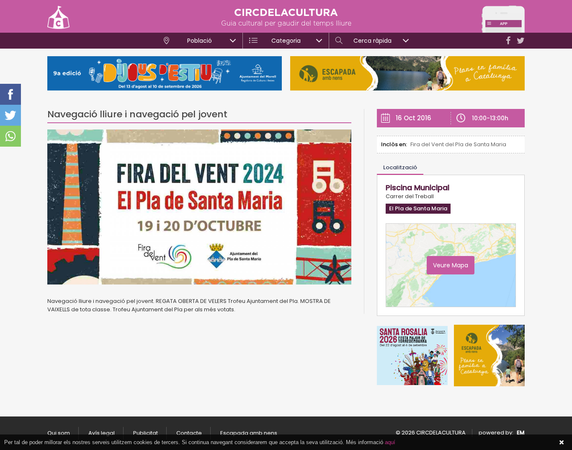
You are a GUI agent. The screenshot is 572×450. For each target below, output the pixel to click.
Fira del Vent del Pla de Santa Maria (458, 144)
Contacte (189, 433)
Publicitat (145, 433)
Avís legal (101, 433)
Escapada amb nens (248, 433)
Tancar (561, 442)
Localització (400, 167)
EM (521, 433)
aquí (390, 442)
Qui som (58, 433)
